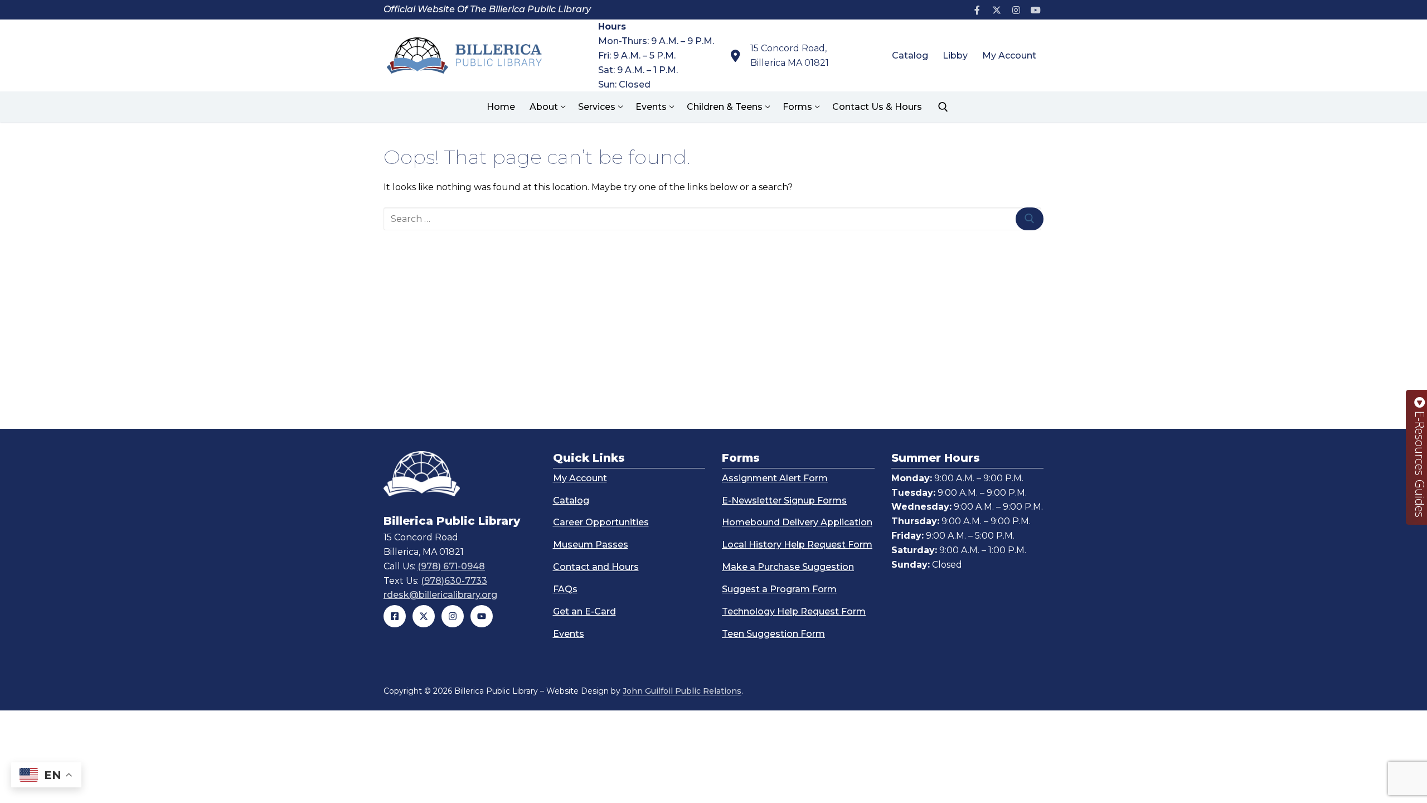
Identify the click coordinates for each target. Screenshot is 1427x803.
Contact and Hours (596, 567)
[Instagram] (1016, 10)
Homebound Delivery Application (797, 522)
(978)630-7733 (454, 580)
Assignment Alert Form (775, 478)
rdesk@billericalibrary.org (440, 594)
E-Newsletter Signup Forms (784, 500)
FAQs (565, 589)
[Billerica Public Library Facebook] (395, 616)
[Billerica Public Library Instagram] (452, 616)
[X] (997, 10)
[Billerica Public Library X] (423, 616)
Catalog (571, 500)
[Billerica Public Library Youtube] (481, 616)
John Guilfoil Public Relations (682, 691)
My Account (580, 478)
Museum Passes (590, 544)
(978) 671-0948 (451, 566)
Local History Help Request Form (797, 544)
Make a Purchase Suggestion (788, 567)
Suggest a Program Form (779, 589)
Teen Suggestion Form (773, 633)
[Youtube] (1035, 10)
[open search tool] (943, 107)
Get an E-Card (584, 611)
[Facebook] (977, 10)
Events (568, 633)
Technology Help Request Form (794, 611)
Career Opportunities (601, 522)
